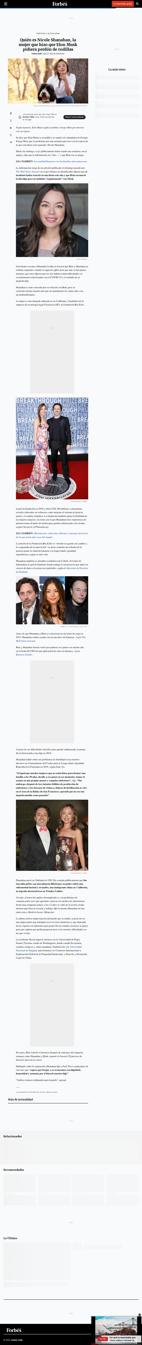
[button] (139, 1314)
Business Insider (24, 654)
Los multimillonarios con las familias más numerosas (60, 161)
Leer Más (103, 1339)
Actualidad (53, 33)
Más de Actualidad (20, 1099)
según (77, 651)
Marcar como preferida (74, 117)
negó (38, 151)
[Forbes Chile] (59, 3)
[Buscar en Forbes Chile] (137, 3)
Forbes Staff (36, 54)
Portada (40, 33)
